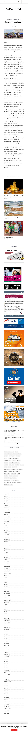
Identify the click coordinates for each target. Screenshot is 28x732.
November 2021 (7, 622)
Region (5, 471)
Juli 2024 (5, 550)
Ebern (5, 458)
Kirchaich (11, 462)
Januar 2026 (6, 510)
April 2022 (6, 611)
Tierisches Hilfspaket (8, 237)
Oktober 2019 (6, 679)
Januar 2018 (6, 713)
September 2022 (7, 600)
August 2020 (6, 656)
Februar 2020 (6, 670)
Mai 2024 (5, 555)
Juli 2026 (5, 496)
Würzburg (19, 482)
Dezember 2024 (7, 539)
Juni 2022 (6, 607)
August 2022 (6, 602)
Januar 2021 (6, 645)
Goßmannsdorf (7, 460)
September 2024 (7, 546)
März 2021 (6, 641)
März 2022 (6, 613)
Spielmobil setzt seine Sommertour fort (12, 440)
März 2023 (6, 586)
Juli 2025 (5, 523)
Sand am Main (6, 473)
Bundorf (6, 456)
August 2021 (6, 629)
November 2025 (7, 514)
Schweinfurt (13, 473)
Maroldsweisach (7, 467)
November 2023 (7, 568)
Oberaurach (14, 467)
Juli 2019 (5, 686)
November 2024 (7, 541)
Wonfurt (14, 482)
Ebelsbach (18, 456)
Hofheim (18, 460)
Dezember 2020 (7, 647)
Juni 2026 (6, 498)
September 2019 (7, 681)
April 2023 (6, 584)
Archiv (16, 451)
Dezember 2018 (7, 702)
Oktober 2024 (7, 543)
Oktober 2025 (6, 516)
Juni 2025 (6, 525)
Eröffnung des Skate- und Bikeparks (12, 217)
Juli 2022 (5, 604)
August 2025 (6, 521)
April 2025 (6, 530)
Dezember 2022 (7, 593)
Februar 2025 (6, 534)
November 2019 (7, 677)
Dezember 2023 (7, 566)
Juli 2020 (5, 659)
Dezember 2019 (7, 674)
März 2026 (6, 505)
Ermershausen (15, 458)
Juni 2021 (6, 634)
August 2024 (6, 548)
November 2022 (7, 595)
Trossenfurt (6, 478)
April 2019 (6, 692)
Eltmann (9, 458)
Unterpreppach (7, 480)
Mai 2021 (5, 636)
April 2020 (6, 665)
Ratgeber (13, 469)
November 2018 (7, 704)
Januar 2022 (6, 618)
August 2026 (6, 494)
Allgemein (9, 19)
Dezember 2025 (7, 512)
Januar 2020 (6, 672)
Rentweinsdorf (11, 471)
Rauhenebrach (19, 469)
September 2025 (7, 519)
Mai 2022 (5, 609)
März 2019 (6, 695)
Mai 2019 (5, 690)
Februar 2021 (6, 643)
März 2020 (6, 668)
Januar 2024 (6, 564)
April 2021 (6, 638)
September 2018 (7, 708)
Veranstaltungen (17, 19)
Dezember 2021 (7, 620)
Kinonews (6, 462)
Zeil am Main (6, 484)
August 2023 (6, 575)
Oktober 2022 (6, 598)
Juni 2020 (6, 661)
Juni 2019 (6, 688)
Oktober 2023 (6, 571)
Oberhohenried (7, 469)
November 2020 (7, 650)
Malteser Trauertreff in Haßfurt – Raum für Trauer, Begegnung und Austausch (14, 431)
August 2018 (6, 711)
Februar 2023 (6, 589)
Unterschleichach (15, 480)
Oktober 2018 (6, 706)
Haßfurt (13, 460)
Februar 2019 (6, 697)
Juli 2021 (5, 631)
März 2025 (6, 532)
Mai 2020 (5, 663)
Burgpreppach (11, 456)
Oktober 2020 (7, 652)
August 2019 (6, 683)
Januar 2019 (6, 699)
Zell (11, 484)
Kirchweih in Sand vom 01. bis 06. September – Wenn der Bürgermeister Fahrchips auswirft (14, 196)
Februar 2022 (6, 616)
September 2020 (7, 654)
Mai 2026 (5, 501)
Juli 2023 (5, 577)
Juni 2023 (6, 580)
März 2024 (6, 559)
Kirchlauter (17, 462)
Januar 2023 (6, 591)
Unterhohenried (14, 478)
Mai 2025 (5, 528)
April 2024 (6, 557)
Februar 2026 (6, 507)
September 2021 (7, 627)
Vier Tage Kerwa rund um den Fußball (11, 443)
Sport (19, 473)
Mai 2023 (5, 582)
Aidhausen (6, 451)
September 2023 (7, 573)
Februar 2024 (6, 561)
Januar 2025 (6, 537)
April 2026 (6, 503)
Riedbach (17, 471)
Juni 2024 (6, 552)
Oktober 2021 (6, 625)
